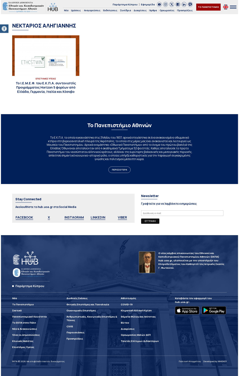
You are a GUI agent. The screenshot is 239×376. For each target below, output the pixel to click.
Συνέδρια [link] (125, 10)
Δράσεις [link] (76, 10)
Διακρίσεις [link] (140, 10)
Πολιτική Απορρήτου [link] (190, 361)
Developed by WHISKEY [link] (215, 361)
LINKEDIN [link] (98, 217)
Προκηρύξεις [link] (185, 10)
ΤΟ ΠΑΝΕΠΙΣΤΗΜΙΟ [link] (208, 7)
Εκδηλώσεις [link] (110, 10)
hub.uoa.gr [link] (182, 302)
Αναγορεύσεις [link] (92, 10)
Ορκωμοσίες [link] (167, 10)
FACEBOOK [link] (24, 217)
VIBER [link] (122, 217)
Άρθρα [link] (153, 10)
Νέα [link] (66, 10)
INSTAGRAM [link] (74, 217)
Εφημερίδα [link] (148, 4)
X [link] (49, 217)
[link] (4, 28)
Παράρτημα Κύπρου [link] (125, 4)
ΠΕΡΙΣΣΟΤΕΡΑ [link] (119, 169)
